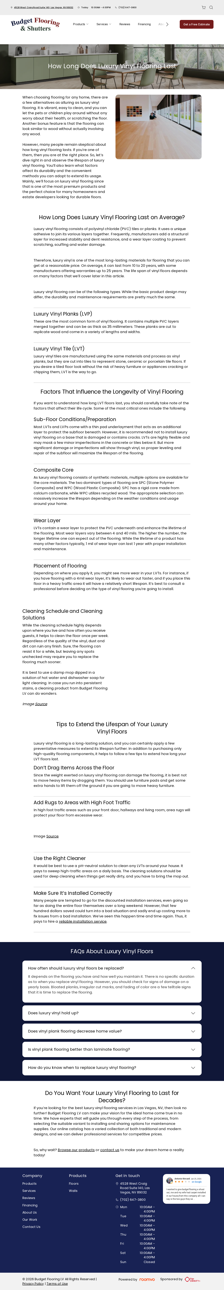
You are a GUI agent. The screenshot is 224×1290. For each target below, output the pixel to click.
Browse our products (76, 1149)
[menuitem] (80, 24)
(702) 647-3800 (127, 7)
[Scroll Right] (166, 24)
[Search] (211, 7)
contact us (109, 1149)
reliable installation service (83, 921)
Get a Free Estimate (196, 24)
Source (52, 836)
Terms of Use (57, 1283)
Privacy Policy (33, 1283)
